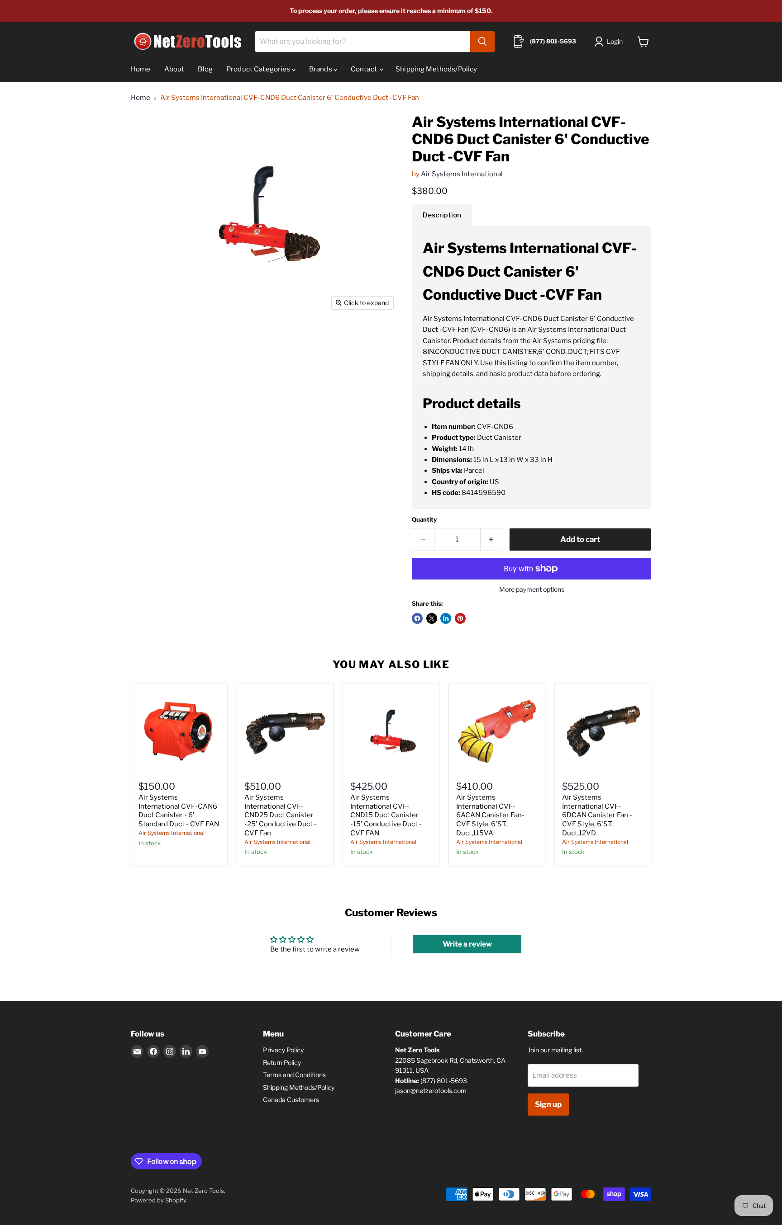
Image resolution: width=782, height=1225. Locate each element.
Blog (205, 69)
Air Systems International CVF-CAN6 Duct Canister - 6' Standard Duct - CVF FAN (178, 810)
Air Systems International (462, 174)
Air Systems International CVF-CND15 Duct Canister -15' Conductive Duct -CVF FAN (386, 815)
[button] (610, 41)
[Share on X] (431, 618)
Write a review (467, 944)
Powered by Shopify (158, 1200)
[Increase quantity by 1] (492, 539)
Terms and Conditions (294, 1075)
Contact (364, 69)
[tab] (442, 215)
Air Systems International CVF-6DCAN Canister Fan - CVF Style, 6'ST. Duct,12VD (597, 815)
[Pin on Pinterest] (460, 618)
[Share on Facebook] (417, 618)
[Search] (482, 41)
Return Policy (282, 1062)
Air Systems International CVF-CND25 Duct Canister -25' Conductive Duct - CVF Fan (280, 815)
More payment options (531, 589)
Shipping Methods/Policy (436, 69)
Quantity (424, 519)
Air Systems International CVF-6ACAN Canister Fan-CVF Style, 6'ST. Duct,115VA (490, 815)
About (174, 69)
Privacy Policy (283, 1050)
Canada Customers (291, 1099)
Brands (321, 69)
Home (141, 69)
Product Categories (259, 69)
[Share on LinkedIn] (445, 618)
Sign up (548, 1104)
